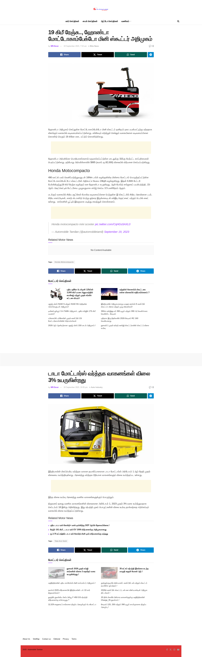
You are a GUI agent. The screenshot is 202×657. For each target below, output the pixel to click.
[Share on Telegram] (151, 54)
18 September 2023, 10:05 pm (76, 387)
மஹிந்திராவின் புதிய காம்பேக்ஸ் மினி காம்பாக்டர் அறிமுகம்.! (72, 583)
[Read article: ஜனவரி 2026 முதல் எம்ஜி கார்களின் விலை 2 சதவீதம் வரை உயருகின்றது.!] (56, 573)
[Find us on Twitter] (170, 649)
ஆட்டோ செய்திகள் (109, 21)
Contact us (46, 639)
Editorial (57, 639)
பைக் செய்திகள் (90, 21)
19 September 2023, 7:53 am (75, 46)
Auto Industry (97, 387)
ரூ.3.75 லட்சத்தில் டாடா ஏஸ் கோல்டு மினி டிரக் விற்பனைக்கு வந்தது (79, 534)
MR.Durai (55, 46)
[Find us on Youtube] (178, 649)
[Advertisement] (101, 147)
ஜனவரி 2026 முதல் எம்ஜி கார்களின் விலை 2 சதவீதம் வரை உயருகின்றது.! (81, 571)
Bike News (94, 46)
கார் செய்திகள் (72, 21)
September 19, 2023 (116, 231)
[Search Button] (178, 21)
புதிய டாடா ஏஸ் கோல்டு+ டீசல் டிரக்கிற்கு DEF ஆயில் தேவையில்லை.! (80, 525)
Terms (74, 639)
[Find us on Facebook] (167, 649)
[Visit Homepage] (101, 9)
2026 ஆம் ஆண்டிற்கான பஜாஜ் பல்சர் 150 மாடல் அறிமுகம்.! (72, 325)
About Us (26, 639)
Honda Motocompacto (64, 262)
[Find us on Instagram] (174, 649)
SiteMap (36, 639)
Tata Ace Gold (61, 541)
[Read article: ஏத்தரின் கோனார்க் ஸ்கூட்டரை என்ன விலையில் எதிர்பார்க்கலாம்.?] (109, 294)
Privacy (66, 639)
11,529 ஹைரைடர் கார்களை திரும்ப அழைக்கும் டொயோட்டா (72, 604)
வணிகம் (125, 21)
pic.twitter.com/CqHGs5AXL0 (112, 224)
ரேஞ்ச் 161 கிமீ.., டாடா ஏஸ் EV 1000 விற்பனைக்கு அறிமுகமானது (78, 529)
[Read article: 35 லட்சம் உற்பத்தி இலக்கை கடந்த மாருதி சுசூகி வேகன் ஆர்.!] (109, 573)
